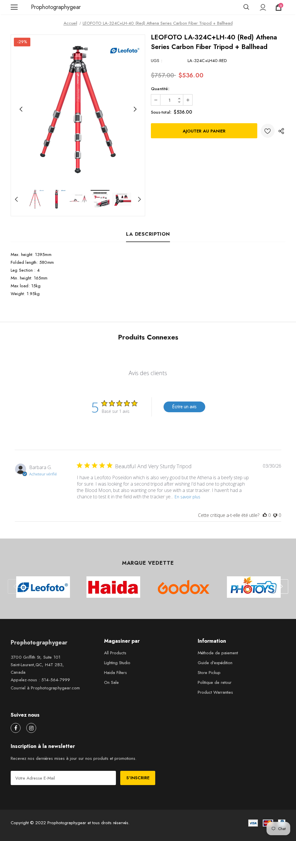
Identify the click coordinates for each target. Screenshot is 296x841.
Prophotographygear (38, 7)
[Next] (134, 109)
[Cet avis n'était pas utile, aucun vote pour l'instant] (275, 515)
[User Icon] (263, 7)
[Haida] (113, 587)
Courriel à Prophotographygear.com (45, 688)
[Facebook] (16, 728)
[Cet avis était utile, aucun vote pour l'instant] (265, 515)
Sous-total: (161, 112)
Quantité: (160, 89)
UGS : (156, 60)
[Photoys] (253, 587)
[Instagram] (31, 728)
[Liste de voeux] (268, 131)
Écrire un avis (184, 406)
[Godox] (183, 587)
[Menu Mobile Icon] (14, 7)
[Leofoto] (43, 587)
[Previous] (21, 109)
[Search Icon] (246, 7)
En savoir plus (187, 496)
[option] (78, 109)
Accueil (70, 23)
